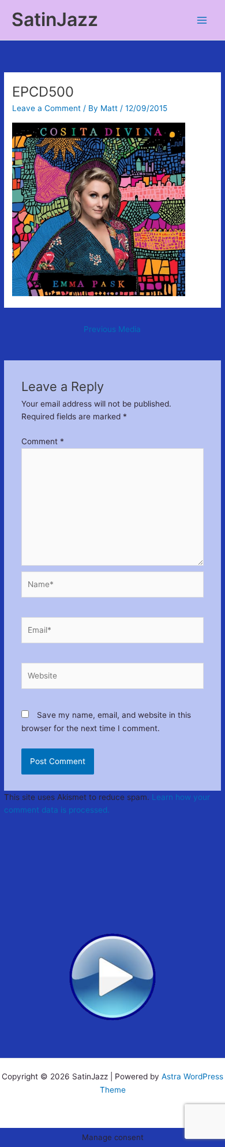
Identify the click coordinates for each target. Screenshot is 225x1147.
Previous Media (112, 329)
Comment (42, 441)
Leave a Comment (46, 108)
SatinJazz (55, 19)
